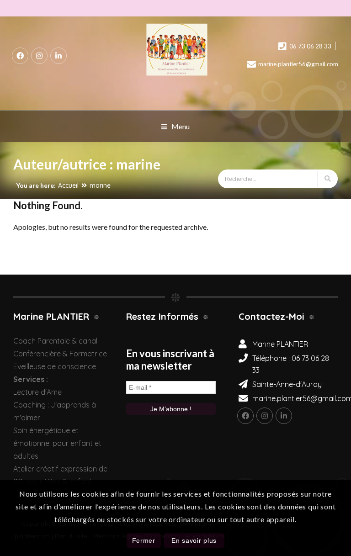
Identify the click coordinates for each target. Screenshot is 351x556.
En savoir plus (194, 540)
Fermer (143, 540)
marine (100, 185)
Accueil (68, 185)
